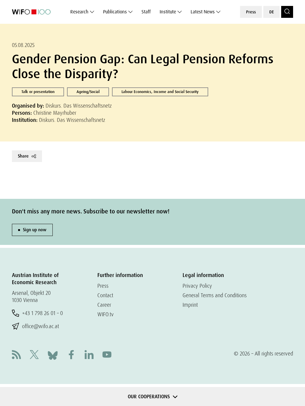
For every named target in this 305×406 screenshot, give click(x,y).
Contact (105, 295)
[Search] (287, 12)
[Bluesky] (53, 355)
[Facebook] (71, 355)
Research (79, 12)
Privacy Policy (197, 285)
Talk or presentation (38, 91)
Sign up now (34, 230)
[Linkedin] (89, 355)
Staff (146, 12)
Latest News (203, 12)
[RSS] (16, 355)
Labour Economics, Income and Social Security (160, 91)
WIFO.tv (105, 314)
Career (104, 304)
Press (251, 12)
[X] (34, 355)
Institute (168, 12)
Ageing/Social (88, 91)
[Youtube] (106, 355)
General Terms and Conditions (215, 295)
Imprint (190, 304)
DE (271, 12)
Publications (115, 12)
